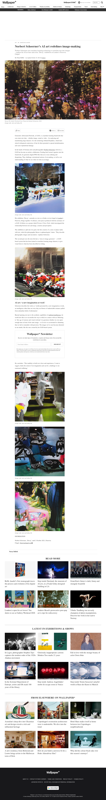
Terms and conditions (55, 779)
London (60, 218)
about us (25, 779)
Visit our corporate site (71, 795)
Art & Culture (32, 7)
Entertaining (94, 7)
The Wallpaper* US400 (47, 9)
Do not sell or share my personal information (59, 782)
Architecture (11, 7)
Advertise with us (37, 782)
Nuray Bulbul (20, 58)
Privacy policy (67, 779)
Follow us (53, 130)
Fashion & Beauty (57, 7)
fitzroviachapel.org (25, 543)
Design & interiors (21, 7)
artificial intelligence (55, 315)
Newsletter (62, 130)
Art (16, 42)
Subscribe (95, 2)
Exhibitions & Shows (25, 42)
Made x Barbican (32, 9)
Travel (86, 7)
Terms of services (35, 349)
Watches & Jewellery (45, 7)
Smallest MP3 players (64, 9)
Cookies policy (78, 779)
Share (19, 130)
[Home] (2, 7)
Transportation (77, 7)
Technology (68, 7)
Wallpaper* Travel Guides (81, 9)
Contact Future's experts (38, 779)
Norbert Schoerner (49, 150)
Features (43, 58)
